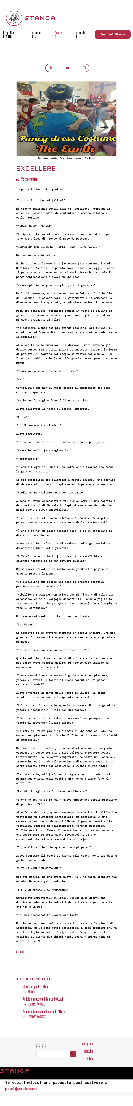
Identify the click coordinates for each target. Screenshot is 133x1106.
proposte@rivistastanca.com (21, 1088)
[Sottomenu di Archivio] (66, 34)
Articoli (20, 951)
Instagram (87, 1043)
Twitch (89, 1058)
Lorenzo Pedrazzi (37, 1004)
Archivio (59, 34)
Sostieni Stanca (113, 34)
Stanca (40, 18)
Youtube (88, 1051)
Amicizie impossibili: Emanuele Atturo (44, 1011)
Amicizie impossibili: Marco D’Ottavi (43, 999)
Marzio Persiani (29, 179)
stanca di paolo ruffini (35, 986)
